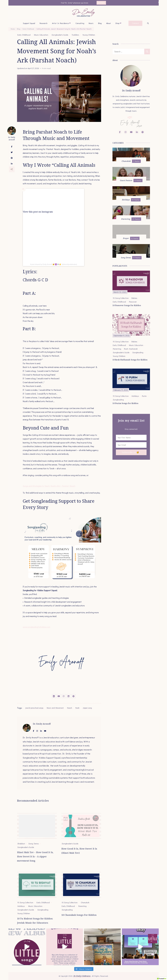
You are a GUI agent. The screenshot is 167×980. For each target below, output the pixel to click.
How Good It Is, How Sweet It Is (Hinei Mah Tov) (79, 850)
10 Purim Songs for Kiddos (125, 403)
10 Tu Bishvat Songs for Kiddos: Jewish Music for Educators (35, 920)
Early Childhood (24, 34)
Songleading (42, 909)
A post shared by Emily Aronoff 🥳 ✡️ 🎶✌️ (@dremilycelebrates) (53, 264)
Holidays (21, 906)
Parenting (82, 906)
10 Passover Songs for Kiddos (126, 305)
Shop (117, 23)
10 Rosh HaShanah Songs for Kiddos (129, 359)
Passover (133, 301)
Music (91, 23)
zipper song (87, 708)
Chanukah (85, 902)
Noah (77, 708)
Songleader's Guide (60, 34)
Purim (144, 396)
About (108, 23)
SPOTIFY (101, 3)
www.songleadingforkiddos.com (36, 626)
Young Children (88, 34)
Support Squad (29, 23)
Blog (100, 23)
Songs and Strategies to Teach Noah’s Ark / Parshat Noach (49, 486)
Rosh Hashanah (131, 348)
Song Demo (33, 843)
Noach (69, 708)
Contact (135, 23)
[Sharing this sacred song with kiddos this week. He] (102, 946)
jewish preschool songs (34, 708)
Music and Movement (55, 708)
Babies (134, 298)
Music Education (41, 34)
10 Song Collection (25, 902)
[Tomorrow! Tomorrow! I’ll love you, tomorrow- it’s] (64, 946)
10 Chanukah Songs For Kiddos (78, 914)
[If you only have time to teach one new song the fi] (140, 946)
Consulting (80, 23)
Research (43, 23)
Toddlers (75, 34)
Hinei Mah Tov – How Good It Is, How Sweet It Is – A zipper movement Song (35, 856)
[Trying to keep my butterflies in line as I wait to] (26, 946)
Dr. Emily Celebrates (82, 976)
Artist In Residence (60, 23)
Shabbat (21, 843)
